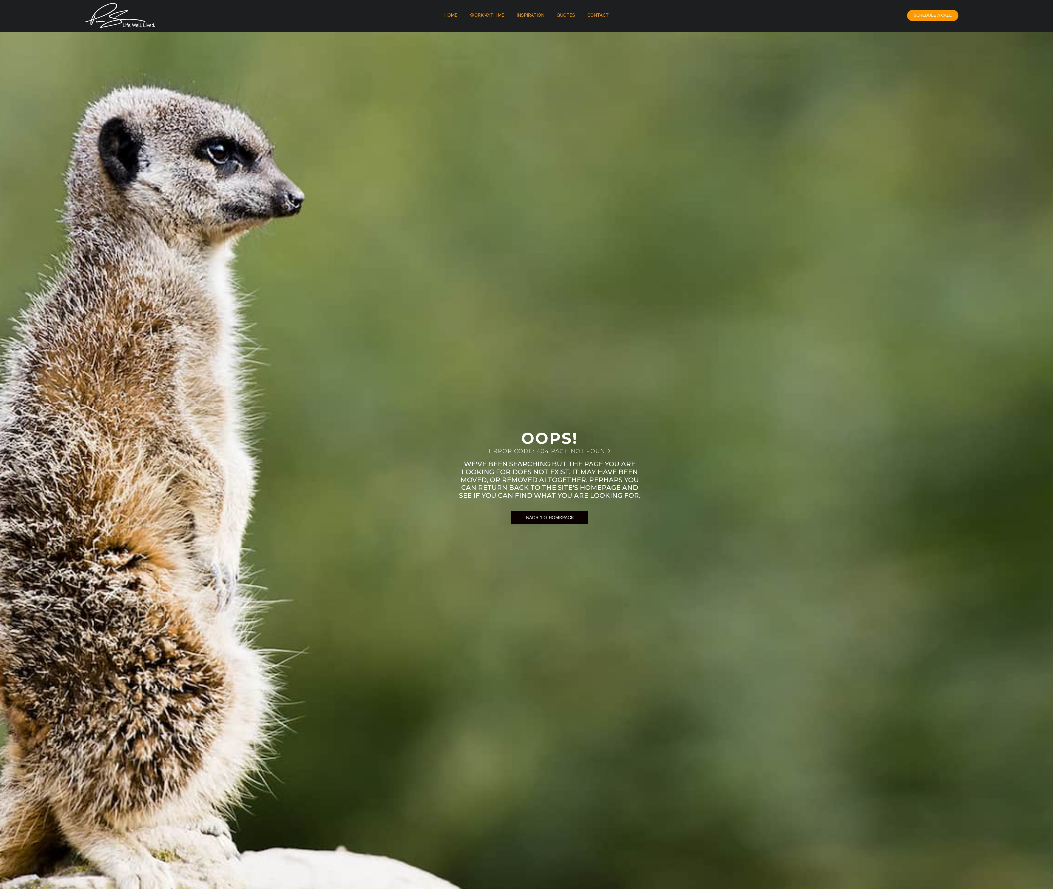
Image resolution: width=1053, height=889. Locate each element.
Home (450, 15)
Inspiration (530, 15)
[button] (932, 15)
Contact (598, 15)
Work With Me (487, 15)
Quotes (566, 15)
